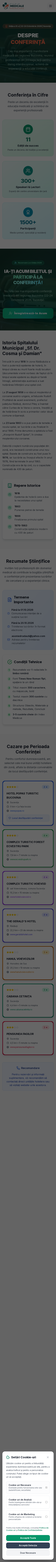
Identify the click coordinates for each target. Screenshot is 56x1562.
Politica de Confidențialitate (30, 1530)
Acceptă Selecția (28, 1545)
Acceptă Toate (28, 1538)
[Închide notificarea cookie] (48, 1457)
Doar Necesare (28, 1553)
